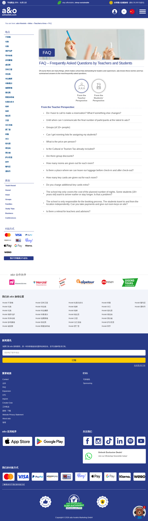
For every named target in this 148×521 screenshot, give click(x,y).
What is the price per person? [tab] (61, 141)
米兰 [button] (7, 139)
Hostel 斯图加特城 (43, 326)
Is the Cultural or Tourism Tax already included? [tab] (70, 149)
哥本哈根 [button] (8, 56)
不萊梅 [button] (8, 37)
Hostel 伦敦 (6, 307)
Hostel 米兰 (106, 307)
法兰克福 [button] (8, 125)
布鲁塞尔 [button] (8, 83)
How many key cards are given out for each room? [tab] (71, 177)
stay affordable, (75, 3)
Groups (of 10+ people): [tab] (58, 127)
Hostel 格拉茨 (74, 314)
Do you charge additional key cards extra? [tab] (67, 185)
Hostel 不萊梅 (7, 303)
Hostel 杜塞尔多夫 (76, 303)
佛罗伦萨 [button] (8, 51)
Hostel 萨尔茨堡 (108, 322)
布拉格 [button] (8, 74)
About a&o (6, 419)
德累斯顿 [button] (8, 88)
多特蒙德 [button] (8, 60)
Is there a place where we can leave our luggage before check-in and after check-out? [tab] (90, 170)
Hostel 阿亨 (106, 326)
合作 (4, 383)
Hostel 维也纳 (107, 314)
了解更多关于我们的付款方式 (13, 484)
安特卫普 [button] (8, 69)
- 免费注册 (17, 3)
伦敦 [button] (7, 42)
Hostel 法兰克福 (75, 322)
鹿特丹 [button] (8, 171)
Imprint (5, 399)
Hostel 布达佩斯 (42, 311)
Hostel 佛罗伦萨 (8, 314)
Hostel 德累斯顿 (42, 318)
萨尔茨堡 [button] (8, 157)
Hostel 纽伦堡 (107, 311)
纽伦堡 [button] (8, 143)
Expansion (6, 391)
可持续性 (86, 379)
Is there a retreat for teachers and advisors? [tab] (68, 211)
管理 (4, 422)
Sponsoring (87, 383)
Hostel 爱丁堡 (74, 326)
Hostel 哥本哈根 (8, 318)
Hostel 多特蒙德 (8, 322)
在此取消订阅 (139, 365)
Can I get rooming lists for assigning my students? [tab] (71, 134)
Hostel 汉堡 (73, 318)
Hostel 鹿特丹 (140, 307)
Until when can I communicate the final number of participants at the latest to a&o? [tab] (88, 120)
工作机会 (5, 407)
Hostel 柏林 (73, 307)
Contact (5, 379)
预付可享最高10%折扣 (18, 258)
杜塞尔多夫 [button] (9, 102)
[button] (26, 2)
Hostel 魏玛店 (140, 303)
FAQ (4, 387)
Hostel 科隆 (106, 303)
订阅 (74, 360)
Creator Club (7, 403)
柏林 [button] (7, 106)
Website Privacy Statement (12, 415)
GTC (4, 395)
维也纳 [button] (8, 148)
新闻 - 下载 (6, 411)
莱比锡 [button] (8, 153)
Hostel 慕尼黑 (41, 322)
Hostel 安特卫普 (42, 303)
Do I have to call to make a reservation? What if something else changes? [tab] (83, 113)
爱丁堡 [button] (8, 130)
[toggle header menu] (142, 11)
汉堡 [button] (7, 120)
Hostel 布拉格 (41, 307)
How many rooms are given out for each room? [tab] (70, 163)
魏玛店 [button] (8, 167)
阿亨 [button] (7, 162)
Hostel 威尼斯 (7, 326)
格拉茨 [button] (8, 116)
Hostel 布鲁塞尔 (42, 314)
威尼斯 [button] (8, 65)
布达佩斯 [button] (8, 79)
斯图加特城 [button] (9, 97)
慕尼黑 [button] (8, 93)
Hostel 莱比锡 (107, 318)
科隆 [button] (7, 134)
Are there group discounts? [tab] (60, 156)
